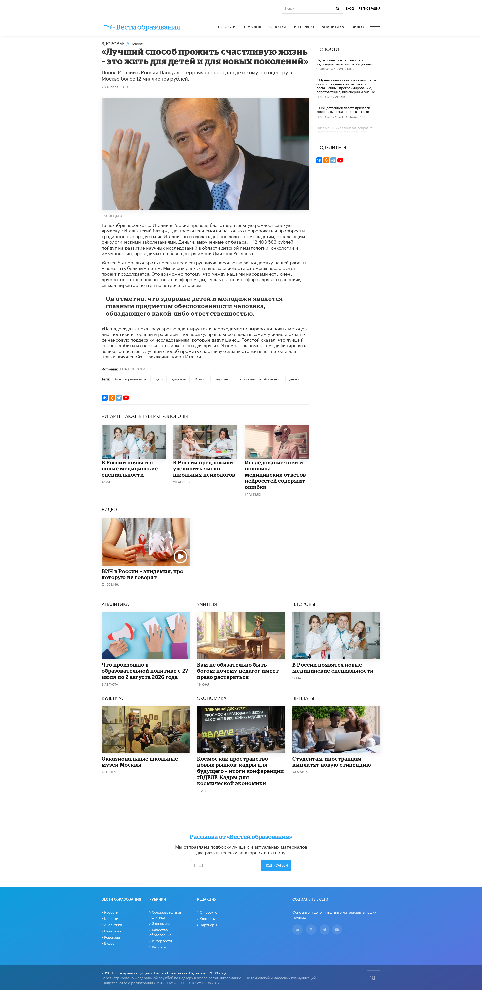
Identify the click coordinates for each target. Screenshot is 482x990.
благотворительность (131, 378)
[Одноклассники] (112, 398)
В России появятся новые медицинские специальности (130, 468)
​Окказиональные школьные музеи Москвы (140, 762)
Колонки (277, 27)
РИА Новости (132, 369)
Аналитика (333, 27)
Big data (159, 946)
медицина (221, 378)
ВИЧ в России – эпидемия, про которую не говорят (143, 574)
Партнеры (208, 924)
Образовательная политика (165, 914)
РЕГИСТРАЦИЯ (369, 8)
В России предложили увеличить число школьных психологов (204, 468)
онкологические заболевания (259, 378)
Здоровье (113, 43)
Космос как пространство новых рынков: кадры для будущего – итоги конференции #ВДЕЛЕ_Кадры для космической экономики (240, 771)
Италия (200, 378)
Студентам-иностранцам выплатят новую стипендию (331, 762)
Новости (227, 27)
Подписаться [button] (276, 865)
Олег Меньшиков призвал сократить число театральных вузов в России (344, 129)
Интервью (304, 27)
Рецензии (112, 937)
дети (159, 378)
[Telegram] (119, 398)
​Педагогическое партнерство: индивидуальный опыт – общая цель (344, 61)
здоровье (179, 378)
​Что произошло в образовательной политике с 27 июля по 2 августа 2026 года (145, 671)
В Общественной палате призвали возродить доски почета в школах (343, 109)
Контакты (208, 918)
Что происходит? (350, 116)
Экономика (161, 923)
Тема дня (252, 27)
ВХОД (349, 8)
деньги (294, 378)
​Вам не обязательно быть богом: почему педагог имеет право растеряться (238, 671)
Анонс (340, 96)
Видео (358, 27)
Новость (137, 43)
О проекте (208, 912)
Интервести (162, 940)
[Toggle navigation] (375, 27)
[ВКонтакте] (105, 398)
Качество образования (160, 931)
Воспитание (346, 68)
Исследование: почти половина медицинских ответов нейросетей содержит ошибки (275, 474)
